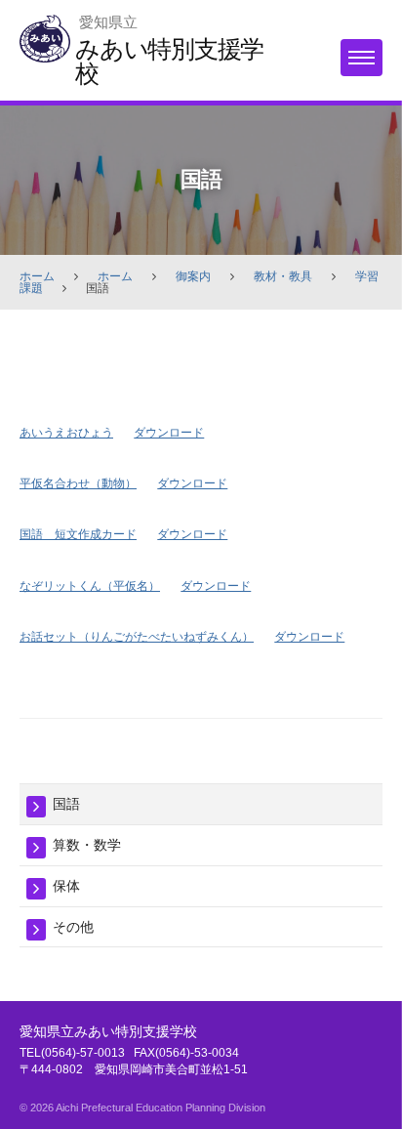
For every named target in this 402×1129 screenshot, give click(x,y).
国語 (66, 804)
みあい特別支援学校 (169, 61)
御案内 (193, 276)
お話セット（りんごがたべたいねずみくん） (137, 637)
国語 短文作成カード (78, 534)
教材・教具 (283, 276)
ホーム (37, 276)
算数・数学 (87, 845)
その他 (73, 927)
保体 (66, 886)
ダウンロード (169, 432)
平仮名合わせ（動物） (78, 483)
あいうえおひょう (66, 432)
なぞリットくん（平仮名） (90, 586)
